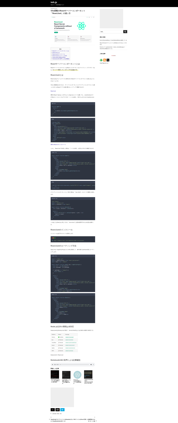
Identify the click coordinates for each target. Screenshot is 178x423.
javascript (54, 413)
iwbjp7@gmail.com (104, 63)
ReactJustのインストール (58, 54)
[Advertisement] (62, 397)
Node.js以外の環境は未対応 (59, 57)
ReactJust (53, 91)
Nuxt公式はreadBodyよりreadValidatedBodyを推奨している (113, 40)
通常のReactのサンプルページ (58, 144)
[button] (94, 103)
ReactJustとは (56, 52)
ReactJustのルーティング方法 (59, 55)
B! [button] (62, 410)
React (58, 413)
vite (60, 413)
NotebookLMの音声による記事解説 (60, 58)
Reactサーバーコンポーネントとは (60, 51)
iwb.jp (54, 2)
